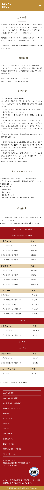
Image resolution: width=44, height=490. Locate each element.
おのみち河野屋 (8, 393)
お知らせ (6, 428)
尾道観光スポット (9, 439)
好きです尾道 (7, 418)
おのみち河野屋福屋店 (10, 398)
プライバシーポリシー (10, 454)
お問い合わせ (7, 433)
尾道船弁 (6, 413)
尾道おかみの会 (8, 444)
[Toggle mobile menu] (40, 5)
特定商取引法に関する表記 (12, 449)
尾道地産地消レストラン (11, 408)
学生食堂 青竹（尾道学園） (12, 403)
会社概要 (6, 423)
